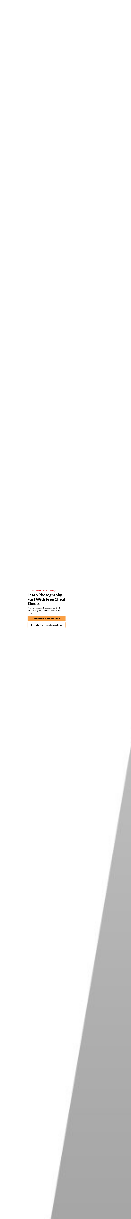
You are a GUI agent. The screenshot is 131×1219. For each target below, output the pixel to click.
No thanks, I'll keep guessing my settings (46, 625)
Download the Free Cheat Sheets (46, 618)
